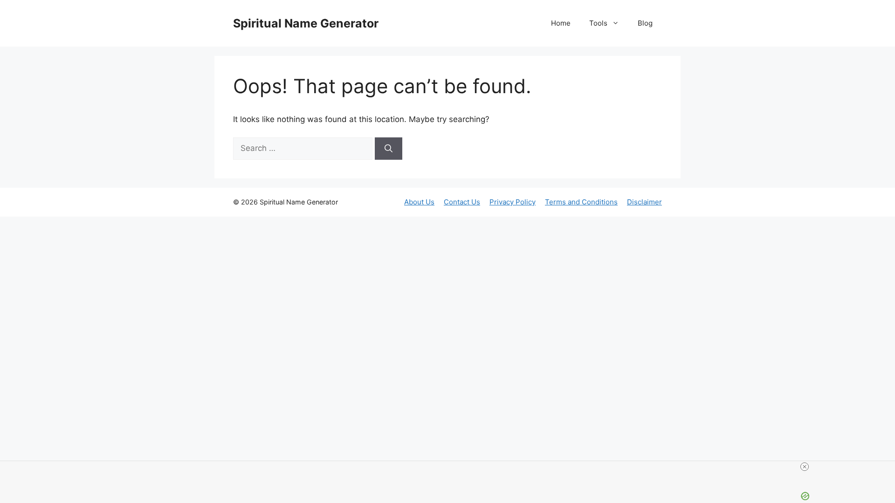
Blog (645, 23)
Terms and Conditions (581, 201)
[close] (804, 466)
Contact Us (462, 201)
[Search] (388, 148)
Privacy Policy (512, 201)
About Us (419, 201)
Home (561, 23)
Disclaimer (644, 201)
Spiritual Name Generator (306, 23)
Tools (598, 23)
